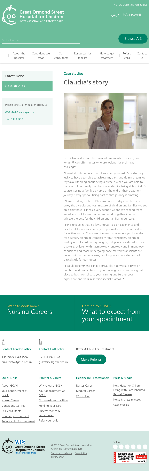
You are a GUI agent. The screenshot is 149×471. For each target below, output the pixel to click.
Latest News (14, 76)
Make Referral (91, 359)
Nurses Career (10, 400)
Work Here (83, 396)
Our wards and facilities (53, 400)
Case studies (73, 73)
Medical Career (85, 391)
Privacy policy (57, 456)
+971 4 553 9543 (14, 118)
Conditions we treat (41, 56)
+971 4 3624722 (49, 356)
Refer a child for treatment (18, 421)
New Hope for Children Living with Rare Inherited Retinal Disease (129, 390)
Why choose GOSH (50, 385)
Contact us (142, 56)
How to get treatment (107, 56)
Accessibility (81, 453)
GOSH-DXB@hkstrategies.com (20, 112)
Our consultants (61, 56)
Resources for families (82, 56)
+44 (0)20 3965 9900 (15, 356)
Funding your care (50, 405)
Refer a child (127, 56)
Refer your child (48, 420)
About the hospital (19, 56)
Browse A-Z (133, 38)
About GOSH (10, 385)
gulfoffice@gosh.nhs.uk (53, 362)
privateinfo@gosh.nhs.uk (17, 362)
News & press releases (127, 399)
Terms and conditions (61, 453)
